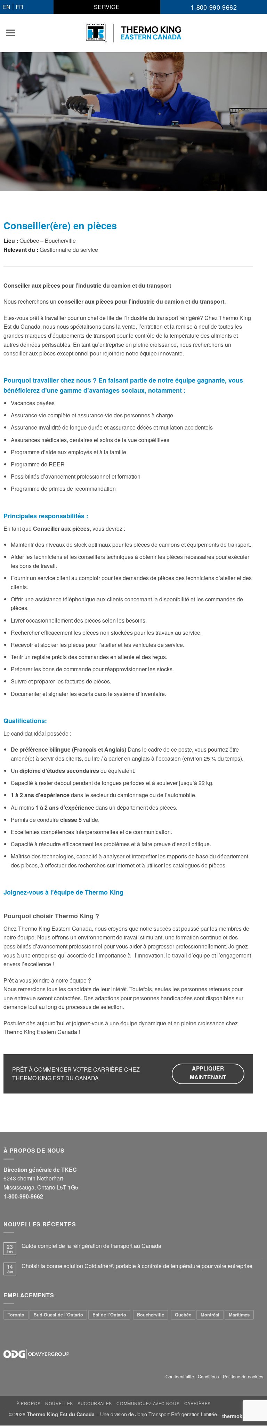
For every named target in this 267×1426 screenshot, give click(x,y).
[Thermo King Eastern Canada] (133, 33)
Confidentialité (179, 1376)
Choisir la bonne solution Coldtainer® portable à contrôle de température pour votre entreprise (137, 1266)
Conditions (208, 1376)
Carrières (197, 1403)
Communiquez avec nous (147, 1403)
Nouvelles (59, 1403)
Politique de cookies (243, 1376)
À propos (29, 1403)
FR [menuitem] (19, 7)
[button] (10, 32)
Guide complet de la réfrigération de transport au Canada (91, 1245)
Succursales (95, 1403)
